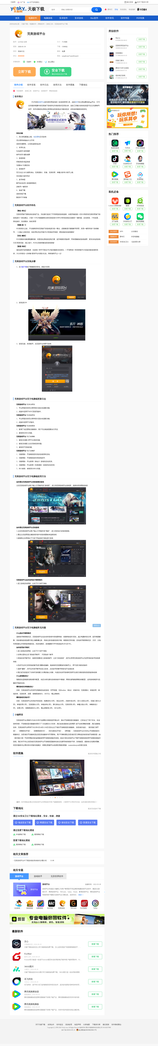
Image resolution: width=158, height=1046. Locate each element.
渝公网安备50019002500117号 (88, 1030)
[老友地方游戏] (111, 77)
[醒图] (127, 201)
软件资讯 (109, 18)
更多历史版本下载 (94, 809)
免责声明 (77, 1024)
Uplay (95, 908)
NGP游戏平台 (85, 908)
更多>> (81, 895)
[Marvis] (111, 39)
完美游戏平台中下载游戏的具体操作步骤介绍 (30, 860)
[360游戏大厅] (127, 216)
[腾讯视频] (115, 174)
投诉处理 (68, 1024)
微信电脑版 (140, 221)
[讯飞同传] (16, 981)
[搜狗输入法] (127, 174)
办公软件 (113, 231)
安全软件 (113, 242)
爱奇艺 (110, 9)
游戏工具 (49, 24)
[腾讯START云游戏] (111, 69)
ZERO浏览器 (140, 148)
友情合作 (51, 1024)
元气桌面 (115, 221)
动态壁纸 (36, 137)
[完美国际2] (111, 54)
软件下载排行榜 (142, 2)
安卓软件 (63, 18)
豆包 (116, 9)
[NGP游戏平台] (84, 903)
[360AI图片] (16, 969)
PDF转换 (140, 18)
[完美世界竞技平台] (111, 47)
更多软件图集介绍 (94, 754)
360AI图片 (29, 966)
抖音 (115, 163)
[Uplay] (95, 903)
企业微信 (134, 231)
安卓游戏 (79, 18)
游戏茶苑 (29, 908)
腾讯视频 (115, 179)
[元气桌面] (115, 216)
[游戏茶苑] (29, 903)
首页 (17, 18)
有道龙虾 (132, 9)
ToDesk (127, 148)
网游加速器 (53, 91)
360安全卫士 (124, 242)
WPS (121, 231)
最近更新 (130, 2)
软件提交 (60, 1024)
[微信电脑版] (140, 216)
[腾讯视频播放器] (16, 994)
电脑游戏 (48, 18)
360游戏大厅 (127, 221)
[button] (105, 892)
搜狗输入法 (128, 179)
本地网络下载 (21, 834)
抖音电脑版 (135, 236)
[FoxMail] (16, 956)
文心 (26, 941)
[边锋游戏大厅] (40, 903)
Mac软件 (94, 18)
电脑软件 (33, 18)
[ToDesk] (127, 143)
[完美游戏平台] (62, 903)
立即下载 (24, 71)
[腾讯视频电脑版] (16, 1006)
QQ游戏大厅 (18, 908)
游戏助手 (44, 91)
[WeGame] (73, 903)
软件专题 (125, 18)
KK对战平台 (51, 908)
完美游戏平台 (63, 908)
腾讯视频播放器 (31, 991)
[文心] (16, 944)
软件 (76, 102)
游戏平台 (36, 91)
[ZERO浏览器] (140, 143)
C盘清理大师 (135, 242)
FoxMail (27, 954)
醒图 (127, 206)
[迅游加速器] (115, 143)
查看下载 (95, 944)
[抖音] (115, 159)
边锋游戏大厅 (41, 908)
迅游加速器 (115, 148)
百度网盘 (140, 179)
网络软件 (41, 24)
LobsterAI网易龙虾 (115, 206)
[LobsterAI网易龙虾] (115, 201)
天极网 (13, 2)
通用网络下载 (39, 834)
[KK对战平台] (51, 903)
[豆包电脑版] (140, 159)
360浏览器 (140, 206)
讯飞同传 (28, 979)
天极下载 (36, 9)
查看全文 (97, 625)
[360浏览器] (140, 201)
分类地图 (86, 1024)
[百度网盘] (140, 174)
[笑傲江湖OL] (111, 62)
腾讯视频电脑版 (31, 1004)
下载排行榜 (96, 1024)
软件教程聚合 (116, 1024)
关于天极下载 (40, 1024)
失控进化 (123, 9)
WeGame (73, 908)
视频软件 (113, 236)
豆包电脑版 (140, 163)
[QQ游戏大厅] (18, 903)
